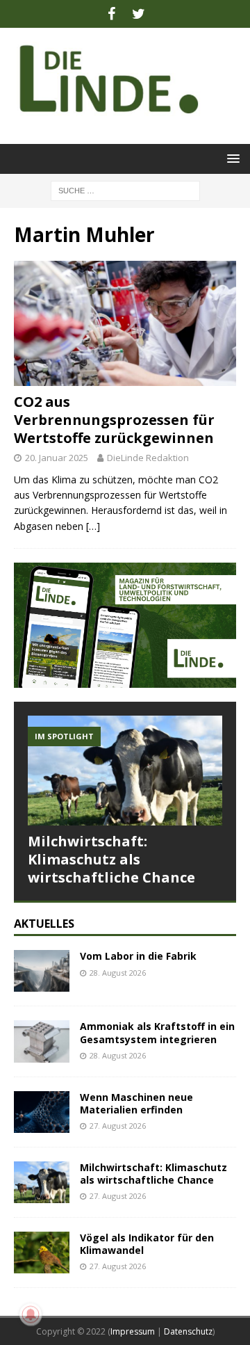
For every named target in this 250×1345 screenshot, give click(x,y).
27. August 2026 (118, 1125)
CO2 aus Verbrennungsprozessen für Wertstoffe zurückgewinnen (114, 419)
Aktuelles (44, 923)
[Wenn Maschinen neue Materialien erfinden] (41, 1112)
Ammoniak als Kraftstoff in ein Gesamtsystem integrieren (157, 1032)
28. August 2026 (118, 972)
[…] (93, 526)
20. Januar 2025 (56, 457)
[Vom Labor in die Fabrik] (41, 971)
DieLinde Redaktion (148, 457)
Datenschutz (188, 1331)
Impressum (132, 1331)
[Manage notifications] (30, 1314)
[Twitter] (138, 14)
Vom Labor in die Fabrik (138, 956)
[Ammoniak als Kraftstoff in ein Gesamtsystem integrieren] (41, 1041)
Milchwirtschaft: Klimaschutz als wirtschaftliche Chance (111, 859)
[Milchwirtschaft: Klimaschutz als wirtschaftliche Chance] (125, 770)
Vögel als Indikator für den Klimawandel (147, 1244)
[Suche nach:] (125, 189)
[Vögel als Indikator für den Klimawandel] (41, 1252)
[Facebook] (111, 14)
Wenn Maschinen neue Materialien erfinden (136, 1103)
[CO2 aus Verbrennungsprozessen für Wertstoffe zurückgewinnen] (125, 323)
